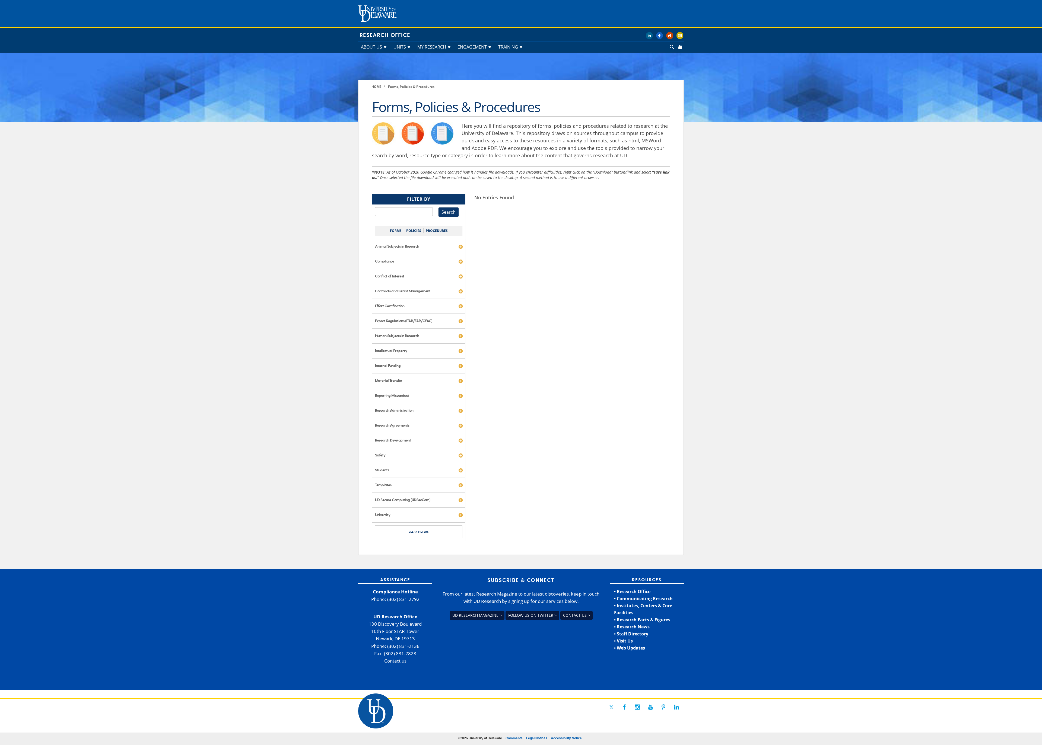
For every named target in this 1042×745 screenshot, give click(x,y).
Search (448, 212)
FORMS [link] (396, 230)
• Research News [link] (632, 627)
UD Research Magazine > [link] (477, 615)
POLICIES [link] (413, 230)
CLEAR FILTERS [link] (419, 531)
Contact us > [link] (576, 615)
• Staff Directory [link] (631, 634)
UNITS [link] (399, 47)
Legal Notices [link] (536, 738)
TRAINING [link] (508, 47)
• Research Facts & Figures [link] (642, 620)
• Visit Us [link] (623, 641)
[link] (680, 46)
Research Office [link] (385, 35)
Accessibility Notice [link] (566, 738)
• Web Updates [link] (629, 648)
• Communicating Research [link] (643, 599)
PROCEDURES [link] (437, 230)
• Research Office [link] (632, 591)
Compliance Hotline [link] (395, 592)
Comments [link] (514, 738)
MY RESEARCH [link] (431, 47)
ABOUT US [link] (371, 47)
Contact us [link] (395, 661)
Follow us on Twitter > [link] (532, 615)
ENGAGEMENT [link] (472, 47)
